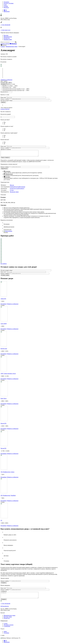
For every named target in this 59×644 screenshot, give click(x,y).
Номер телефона (5, 99)
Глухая (11, 190)
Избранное (14, 43)
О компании (7, 626)
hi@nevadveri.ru (5, 606)
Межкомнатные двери (11, 46)
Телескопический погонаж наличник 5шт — (15, 90)
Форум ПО (3, 423)
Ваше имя (4, 97)
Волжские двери (14, 191)
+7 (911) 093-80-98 (5, 24)
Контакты (6, 7)
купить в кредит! (5, 109)
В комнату (21, 188)
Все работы (4, 263)
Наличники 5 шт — (9, 87)
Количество (4, 92)
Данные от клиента (6, 149)
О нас (5, 4)
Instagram (7, 11)
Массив (12, 185)
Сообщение (4, 591)
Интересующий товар (6, 100)
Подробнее (3, 304)
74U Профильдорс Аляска (7, 472)
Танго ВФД (4, 323)
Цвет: (2, 81)
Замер (5, 631)
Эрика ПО (3, 298)
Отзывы (6, 6)
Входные (6, 35)
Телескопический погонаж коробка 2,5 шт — (15, 89)
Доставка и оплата (8, 624)
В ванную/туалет (14, 188)
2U (1, 520)
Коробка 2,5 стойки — (10, 85)
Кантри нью (4, 348)
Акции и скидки (5, 43)
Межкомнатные (8, 36)
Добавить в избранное (6, 79)
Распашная (22, 186)
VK (6, 10)
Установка (6, 2)
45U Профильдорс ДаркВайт (8, 495)
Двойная (12, 186)
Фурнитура (7, 38)
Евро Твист (4, 398)
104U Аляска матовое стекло (8, 373)
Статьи (5, 623)
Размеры (3, 82)
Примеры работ (8, 39)
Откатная (16, 186)
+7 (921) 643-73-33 (5, 30)
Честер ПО (3, 448)
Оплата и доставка (8, 3)
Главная (3, 46)
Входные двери (8, 616)
